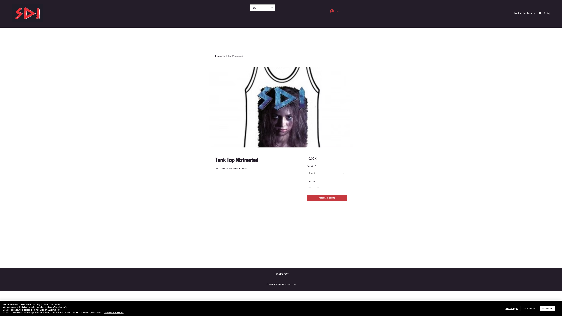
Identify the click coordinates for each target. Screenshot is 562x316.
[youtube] (539, 13)
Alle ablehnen (529, 308)
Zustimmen (547, 308)
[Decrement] (309, 187)
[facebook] (544, 13)
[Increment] (318, 187)
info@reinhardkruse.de (524, 13)
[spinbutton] (313, 187)
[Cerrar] (558, 308)
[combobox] (327, 173)
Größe (311, 166)
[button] (548, 13)
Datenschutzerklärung (114, 312)
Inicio (218, 56)
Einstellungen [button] (512, 308)
